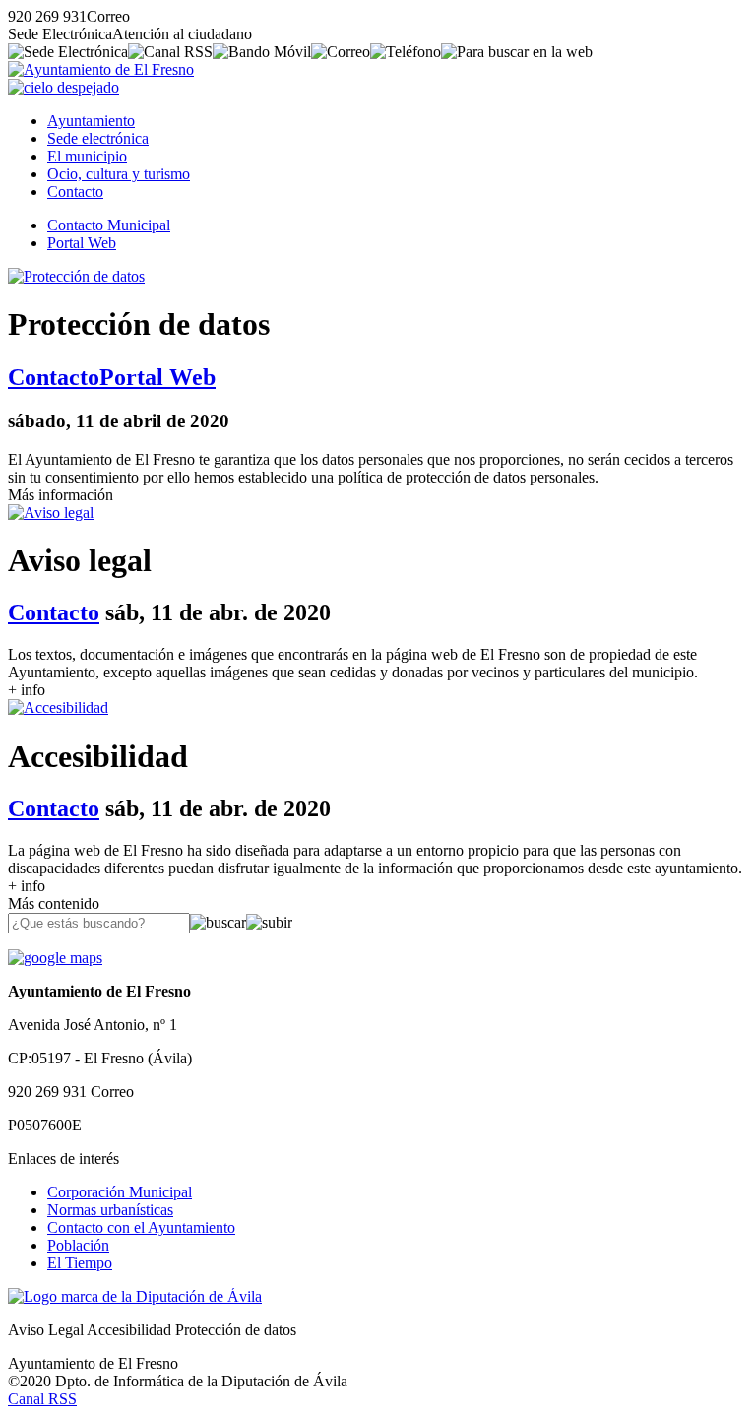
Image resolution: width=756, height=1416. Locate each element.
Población (78, 1245)
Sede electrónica (98, 138)
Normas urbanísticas (110, 1209)
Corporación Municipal (119, 1192)
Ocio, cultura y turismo (118, 173)
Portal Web (81, 242)
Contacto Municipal (108, 225)
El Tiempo (79, 1263)
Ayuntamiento (91, 120)
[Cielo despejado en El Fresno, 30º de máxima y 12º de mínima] (63, 87)
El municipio (87, 156)
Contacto (75, 191)
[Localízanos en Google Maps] (55, 957)
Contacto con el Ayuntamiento (141, 1227)
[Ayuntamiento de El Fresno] (101, 69)
